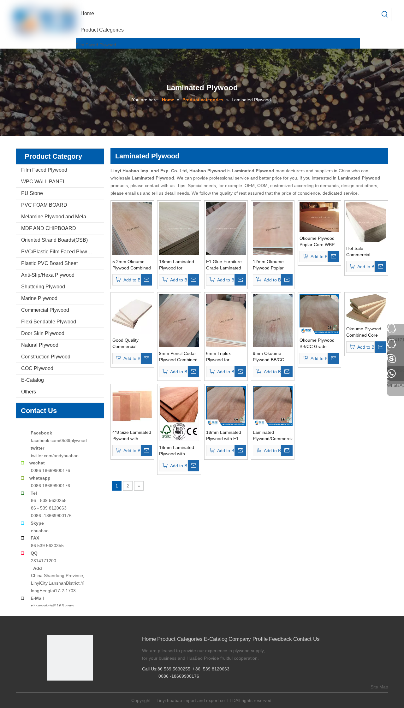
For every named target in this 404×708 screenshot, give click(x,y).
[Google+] (61, 691)
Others (28, 391)
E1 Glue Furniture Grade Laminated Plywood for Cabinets (224, 265)
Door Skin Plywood (42, 333)
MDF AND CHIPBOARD (48, 228)
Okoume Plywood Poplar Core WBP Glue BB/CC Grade (318, 242)
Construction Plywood (45, 356)
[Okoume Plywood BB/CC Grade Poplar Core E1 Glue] (319, 313)
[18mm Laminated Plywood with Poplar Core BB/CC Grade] (179, 413)
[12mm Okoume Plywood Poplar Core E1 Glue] (273, 228)
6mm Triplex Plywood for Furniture (218, 357)
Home (149, 639)
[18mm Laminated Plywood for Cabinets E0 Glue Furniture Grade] (179, 228)
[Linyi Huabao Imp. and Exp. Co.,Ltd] (70, 658)
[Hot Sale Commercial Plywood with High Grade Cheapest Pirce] (366, 221)
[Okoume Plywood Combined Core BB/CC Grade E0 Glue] (366, 307)
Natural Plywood (39, 345)
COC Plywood (37, 368)
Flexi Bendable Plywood (48, 321)
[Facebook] (52, 691)
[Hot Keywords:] (384, 14)
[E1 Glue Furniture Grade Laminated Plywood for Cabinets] (226, 228)
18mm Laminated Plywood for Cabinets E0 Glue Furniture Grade (176, 265)
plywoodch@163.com (52, 605)
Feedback (280, 639)
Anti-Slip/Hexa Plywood (47, 275)
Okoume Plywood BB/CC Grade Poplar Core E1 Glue (317, 344)
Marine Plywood (39, 298)
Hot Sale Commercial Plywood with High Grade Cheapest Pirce (364, 252)
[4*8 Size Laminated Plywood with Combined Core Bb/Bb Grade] (132, 405)
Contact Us (306, 639)
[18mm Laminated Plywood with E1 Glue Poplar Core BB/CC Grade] (226, 405)
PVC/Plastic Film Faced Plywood (58, 251)
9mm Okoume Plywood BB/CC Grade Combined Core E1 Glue (270, 357)
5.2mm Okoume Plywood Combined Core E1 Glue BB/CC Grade (131, 265)
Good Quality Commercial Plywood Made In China (129, 344)
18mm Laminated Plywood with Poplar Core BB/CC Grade (178, 451)
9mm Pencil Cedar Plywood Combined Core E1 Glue (178, 357)
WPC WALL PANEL (43, 181)
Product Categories (180, 639)
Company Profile (248, 639)
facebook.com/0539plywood (59, 440)
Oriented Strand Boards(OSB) (54, 240)
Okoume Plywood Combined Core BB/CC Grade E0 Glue (363, 332)
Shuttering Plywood (43, 286)
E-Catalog (32, 380)
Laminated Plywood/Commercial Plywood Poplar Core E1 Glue (273, 436)
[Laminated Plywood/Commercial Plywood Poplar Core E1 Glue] (273, 405)
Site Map (379, 686)
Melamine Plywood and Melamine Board (62, 216)
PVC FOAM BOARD (44, 205)
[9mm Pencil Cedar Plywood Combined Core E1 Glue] (179, 320)
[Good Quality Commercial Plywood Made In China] (132, 313)
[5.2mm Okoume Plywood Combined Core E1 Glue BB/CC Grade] (132, 228)
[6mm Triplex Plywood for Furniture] (226, 320)
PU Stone (32, 193)
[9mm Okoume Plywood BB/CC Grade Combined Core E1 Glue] (273, 320)
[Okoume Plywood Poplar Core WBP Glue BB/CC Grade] (319, 216)
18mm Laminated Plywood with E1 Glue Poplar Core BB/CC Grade (223, 436)
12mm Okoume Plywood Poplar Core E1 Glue (268, 265)
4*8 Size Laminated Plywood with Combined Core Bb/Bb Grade (131, 436)
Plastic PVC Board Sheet (49, 263)
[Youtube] (81, 691)
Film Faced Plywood (96, 44)
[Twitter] (71, 691)
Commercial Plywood (45, 310)
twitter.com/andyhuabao (55, 455)
